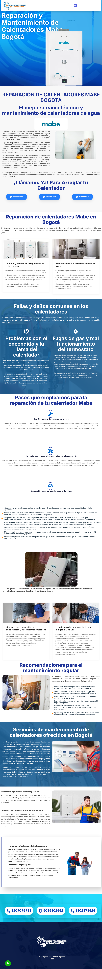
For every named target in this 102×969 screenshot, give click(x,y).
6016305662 (50, 197)
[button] (75, 5)
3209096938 (17, 197)
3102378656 (83, 197)
